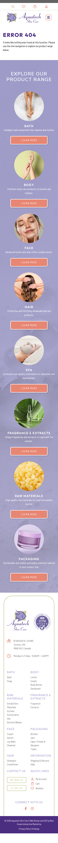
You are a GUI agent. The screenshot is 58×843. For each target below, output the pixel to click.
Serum (10, 737)
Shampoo (11, 760)
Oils (9, 718)
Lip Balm (11, 741)
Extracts (34, 707)
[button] (48, 17)
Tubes (33, 749)
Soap (9, 680)
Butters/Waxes (14, 722)
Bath (9, 677)
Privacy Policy (25, 828)
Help (32, 764)
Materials (11, 707)
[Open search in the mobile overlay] (12, 6)
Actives (10, 711)
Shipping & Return (39, 760)
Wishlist (40, 788)
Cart (38, 783)
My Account (41, 778)
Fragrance (35, 703)
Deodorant (35, 688)
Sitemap (35, 828)
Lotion (33, 677)
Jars (32, 737)
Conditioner (12, 764)
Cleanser (11, 745)
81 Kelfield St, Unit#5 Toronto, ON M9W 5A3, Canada (23, 644)
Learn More (29, 140)
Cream (33, 680)
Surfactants (13, 714)
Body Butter (36, 684)
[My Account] (46, 6)
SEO (45, 820)
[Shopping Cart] (38, 6)
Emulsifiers (12, 703)
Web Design (35, 820)
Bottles (34, 733)
